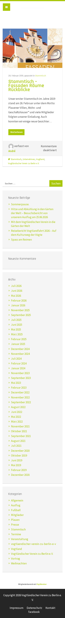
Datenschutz (34, 608)
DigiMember (42, 584)
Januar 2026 (18, 305)
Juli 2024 (16, 358)
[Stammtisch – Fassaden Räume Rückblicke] (32, 48)
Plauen (15, 520)
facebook (34, 612)
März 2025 (17, 334)
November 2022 (20, 397)
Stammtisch (40, 75)
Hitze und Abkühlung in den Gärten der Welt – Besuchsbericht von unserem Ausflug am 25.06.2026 (32, 213)
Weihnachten (19, 563)
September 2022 (21, 402)
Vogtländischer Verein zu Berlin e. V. (32, 10)
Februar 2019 (18, 470)
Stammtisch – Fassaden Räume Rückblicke (26, 85)
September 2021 (21, 436)
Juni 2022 (16, 412)
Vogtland (40, 159)
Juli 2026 (16, 286)
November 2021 (20, 426)
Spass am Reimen (21, 239)
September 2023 (21, 378)
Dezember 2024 (20, 349)
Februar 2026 (18, 300)
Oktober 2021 (19, 431)
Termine (16, 534)
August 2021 (18, 441)
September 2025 (21, 315)
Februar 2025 (18, 339)
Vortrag (15, 558)
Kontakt (50, 608)
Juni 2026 (16, 291)
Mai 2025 (16, 329)
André (12, 151)
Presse (15, 524)
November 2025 (20, 310)
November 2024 (20, 354)
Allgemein (17, 500)
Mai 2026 (16, 296)
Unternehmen (29, 159)
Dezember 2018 (20, 475)
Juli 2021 (16, 446)
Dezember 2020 (20, 451)
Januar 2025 (18, 344)
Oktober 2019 (19, 455)
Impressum (16, 608)
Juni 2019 (16, 460)
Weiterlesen (16, 132)
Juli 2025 (16, 320)
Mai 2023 (16, 383)
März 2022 (17, 421)
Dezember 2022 (20, 392)
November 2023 (20, 373)
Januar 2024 (18, 368)
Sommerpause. (20, 204)
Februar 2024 (18, 363)
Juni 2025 (16, 324)
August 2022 (18, 407)
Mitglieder (17, 515)
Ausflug (15, 505)
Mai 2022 (16, 417)
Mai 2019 (16, 465)
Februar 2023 (18, 387)
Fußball (16, 510)
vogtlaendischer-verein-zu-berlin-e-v (33, 544)
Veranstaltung (19, 539)
